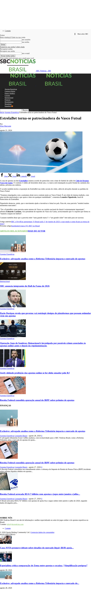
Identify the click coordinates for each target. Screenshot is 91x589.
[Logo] (18, 85)
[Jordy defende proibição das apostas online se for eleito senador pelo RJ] (13, 366)
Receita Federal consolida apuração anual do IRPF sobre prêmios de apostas (37, 400)
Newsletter (8, 104)
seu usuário (26, 40)
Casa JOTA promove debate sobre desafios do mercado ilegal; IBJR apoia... (37, 548)
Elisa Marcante (5, 126)
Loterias (7, 95)
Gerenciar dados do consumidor (42, 532)
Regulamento (9, 102)
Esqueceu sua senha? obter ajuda (12, 47)
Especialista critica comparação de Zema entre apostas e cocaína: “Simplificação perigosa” (44, 565)
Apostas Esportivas (11, 89)
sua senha (25, 42)
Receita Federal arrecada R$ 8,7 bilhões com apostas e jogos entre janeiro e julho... (40, 494)
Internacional (9, 98)
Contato (8, 31)
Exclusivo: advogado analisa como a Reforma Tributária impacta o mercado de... (39, 583)
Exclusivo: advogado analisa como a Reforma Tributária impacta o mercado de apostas (42, 258)
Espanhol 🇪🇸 (9, 106)
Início (2, 112)
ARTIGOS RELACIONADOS (14, 231)
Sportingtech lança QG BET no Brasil (25, 226)
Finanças (7, 100)
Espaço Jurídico (10, 93)
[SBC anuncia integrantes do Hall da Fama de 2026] (13, 279)
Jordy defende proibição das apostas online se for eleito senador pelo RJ (35, 373)
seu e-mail (26, 53)
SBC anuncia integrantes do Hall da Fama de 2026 (25, 286)
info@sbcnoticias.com (15, 524)
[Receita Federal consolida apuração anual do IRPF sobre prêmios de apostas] (13, 393)
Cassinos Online (10, 91)
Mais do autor (36, 231)
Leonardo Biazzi (21, 436)
